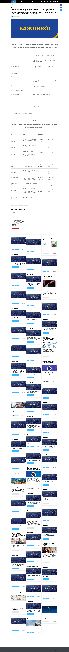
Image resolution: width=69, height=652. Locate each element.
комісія (12, 205)
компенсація (26, 205)
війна (16, 205)
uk (19, 1)
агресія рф (20, 205)
